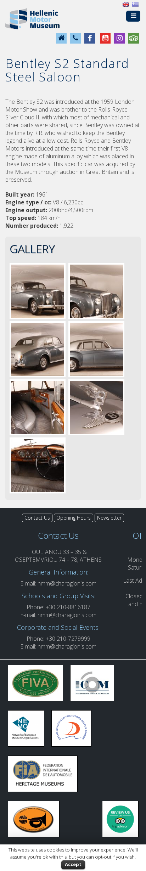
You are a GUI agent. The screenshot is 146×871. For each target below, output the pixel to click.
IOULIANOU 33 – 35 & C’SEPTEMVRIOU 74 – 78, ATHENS (58, 556)
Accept (73, 864)
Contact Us (37, 517)
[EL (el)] (135, 3)
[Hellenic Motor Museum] (32, 18)
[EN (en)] (126, 3)
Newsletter (109, 517)
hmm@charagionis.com (67, 583)
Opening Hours (73, 517)
